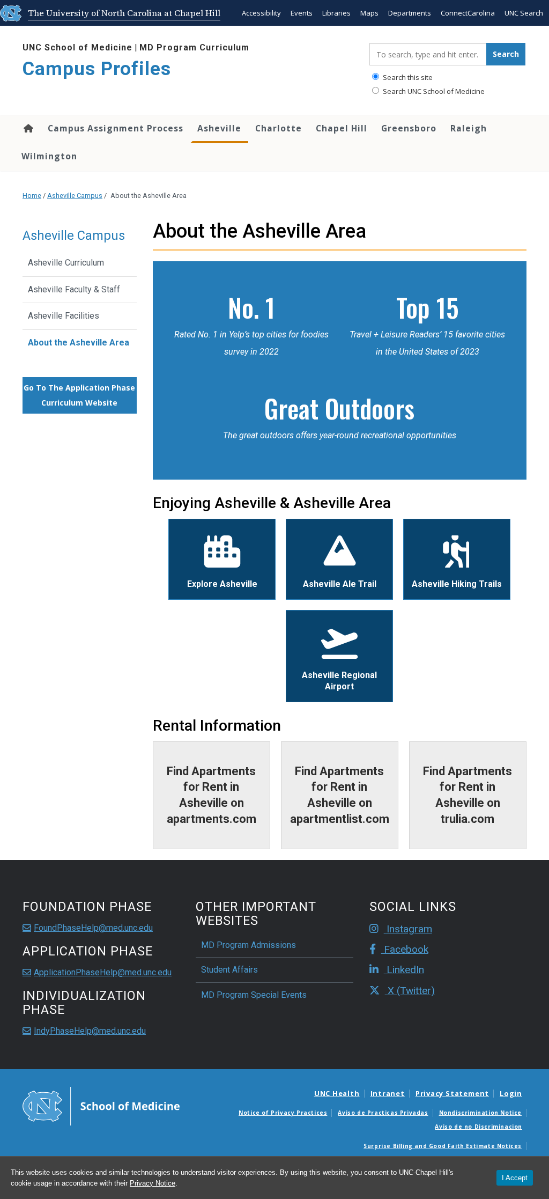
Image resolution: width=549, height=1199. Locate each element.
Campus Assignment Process (115, 128)
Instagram (408, 929)
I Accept (515, 1178)
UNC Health (337, 1093)
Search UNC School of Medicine (433, 91)
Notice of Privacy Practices (283, 1112)
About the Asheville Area (78, 342)
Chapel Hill (341, 128)
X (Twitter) (410, 990)
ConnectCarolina (468, 13)
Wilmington (49, 156)
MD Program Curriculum (194, 47)
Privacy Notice (152, 1183)
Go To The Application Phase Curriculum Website (79, 395)
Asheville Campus (74, 196)
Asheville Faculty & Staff (74, 289)
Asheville (219, 128)
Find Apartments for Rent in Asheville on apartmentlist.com (339, 795)
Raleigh (468, 128)
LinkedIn (404, 969)
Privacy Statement (452, 1093)
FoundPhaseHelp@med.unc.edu (93, 928)
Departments (409, 13)
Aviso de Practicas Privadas (383, 1112)
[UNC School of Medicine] (101, 1105)
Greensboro (408, 128)
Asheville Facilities (63, 316)
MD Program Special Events (254, 995)
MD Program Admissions (248, 945)
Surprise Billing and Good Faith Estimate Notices (442, 1146)
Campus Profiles (97, 69)
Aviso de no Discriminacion (478, 1126)
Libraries (336, 13)
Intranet (387, 1093)
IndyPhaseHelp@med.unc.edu (90, 1031)
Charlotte (278, 128)
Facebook (404, 949)
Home (27, 128)
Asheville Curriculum (66, 263)
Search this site (407, 77)
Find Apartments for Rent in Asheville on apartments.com (211, 795)
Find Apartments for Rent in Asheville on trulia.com (467, 795)
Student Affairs (229, 970)
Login (511, 1093)
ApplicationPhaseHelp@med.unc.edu (103, 972)
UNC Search (524, 13)
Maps (369, 13)
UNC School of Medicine (77, 47)
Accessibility (261, 13)
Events (302, 13)
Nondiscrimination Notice (480, 1112)
